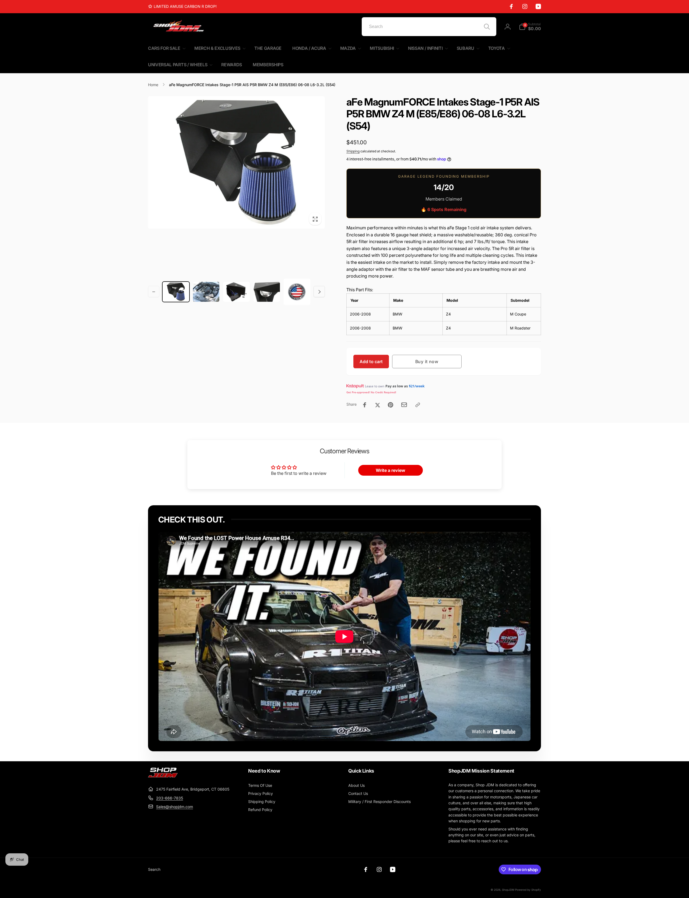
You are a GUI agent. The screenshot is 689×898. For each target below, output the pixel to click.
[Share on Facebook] (364, 405)
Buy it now (426, 361)
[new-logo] (163, 776)
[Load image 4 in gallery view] (267, 292)
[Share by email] (404, 404)
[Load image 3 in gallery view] (236, 292)
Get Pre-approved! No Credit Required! (371, 392)
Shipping (353, 151)
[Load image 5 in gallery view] (297, 292)
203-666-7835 (169, 798)
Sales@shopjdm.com (174, 806)
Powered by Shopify (528, 889)
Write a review (390, 470)
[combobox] (429, 26)
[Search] (486, 26)
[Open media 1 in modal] (236, 162)
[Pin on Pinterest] (390, 405)
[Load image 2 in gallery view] (206, 292)
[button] (530, 27)
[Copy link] (417, 405)
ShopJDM (508, 889)
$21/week (416, 386)
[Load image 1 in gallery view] (176, 292)
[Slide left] (153, 291)
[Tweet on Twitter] (377, 405)
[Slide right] (319, 291)
